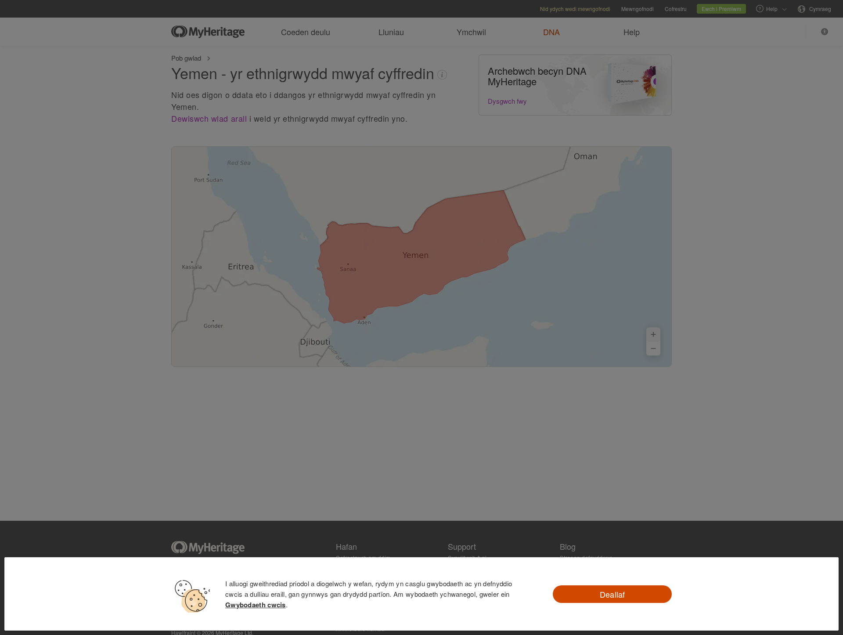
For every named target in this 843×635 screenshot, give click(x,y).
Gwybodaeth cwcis (255, 605)
